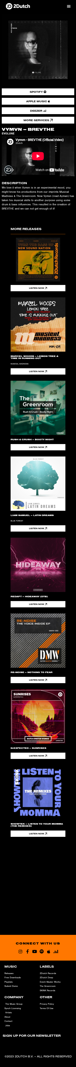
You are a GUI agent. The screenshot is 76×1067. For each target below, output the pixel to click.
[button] (69, 6)
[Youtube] (34, 951)
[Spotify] (41, 951)
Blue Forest (17, 520)
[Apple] (48, 951)
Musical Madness (19, 363)
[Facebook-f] (27, 951)
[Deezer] (56, 951)
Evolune (8, 133)
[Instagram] (20, 951)
